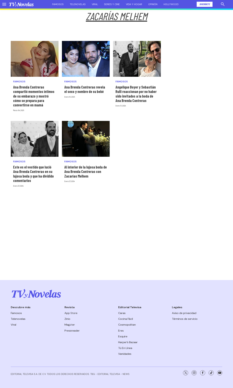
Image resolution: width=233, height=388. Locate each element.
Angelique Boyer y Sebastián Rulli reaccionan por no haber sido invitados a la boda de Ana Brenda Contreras (136, 94)
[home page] (21, 4)
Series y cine (112, 4)
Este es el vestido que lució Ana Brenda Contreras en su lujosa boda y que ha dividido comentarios (33, 174)
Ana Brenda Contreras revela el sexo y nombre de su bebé (84, 89)
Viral (95, 4)
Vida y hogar (134, 4)
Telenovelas (78, 4)
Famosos (58, 4)
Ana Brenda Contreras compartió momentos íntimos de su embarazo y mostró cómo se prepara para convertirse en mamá (33, 96)
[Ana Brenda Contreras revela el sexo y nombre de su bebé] (86, 59)
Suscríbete (204, 4)
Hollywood (171, 4)
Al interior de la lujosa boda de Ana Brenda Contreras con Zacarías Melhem (85, 171)
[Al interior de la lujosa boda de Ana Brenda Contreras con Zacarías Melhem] (86, 139)
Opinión (152, 4)
